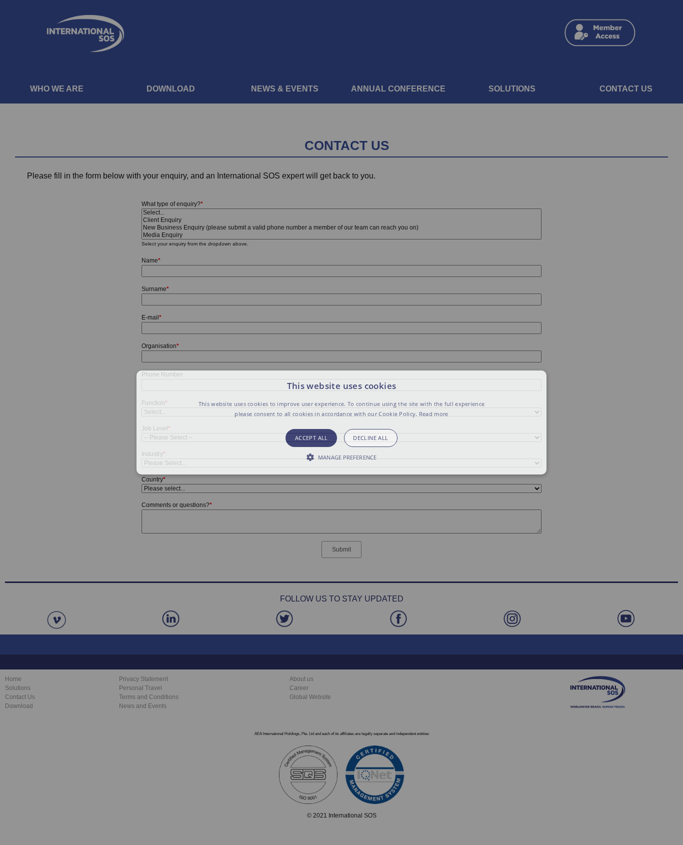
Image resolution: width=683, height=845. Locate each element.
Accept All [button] (311, 438)
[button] (341, 422)
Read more (433, 414)
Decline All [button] (370, 438)
